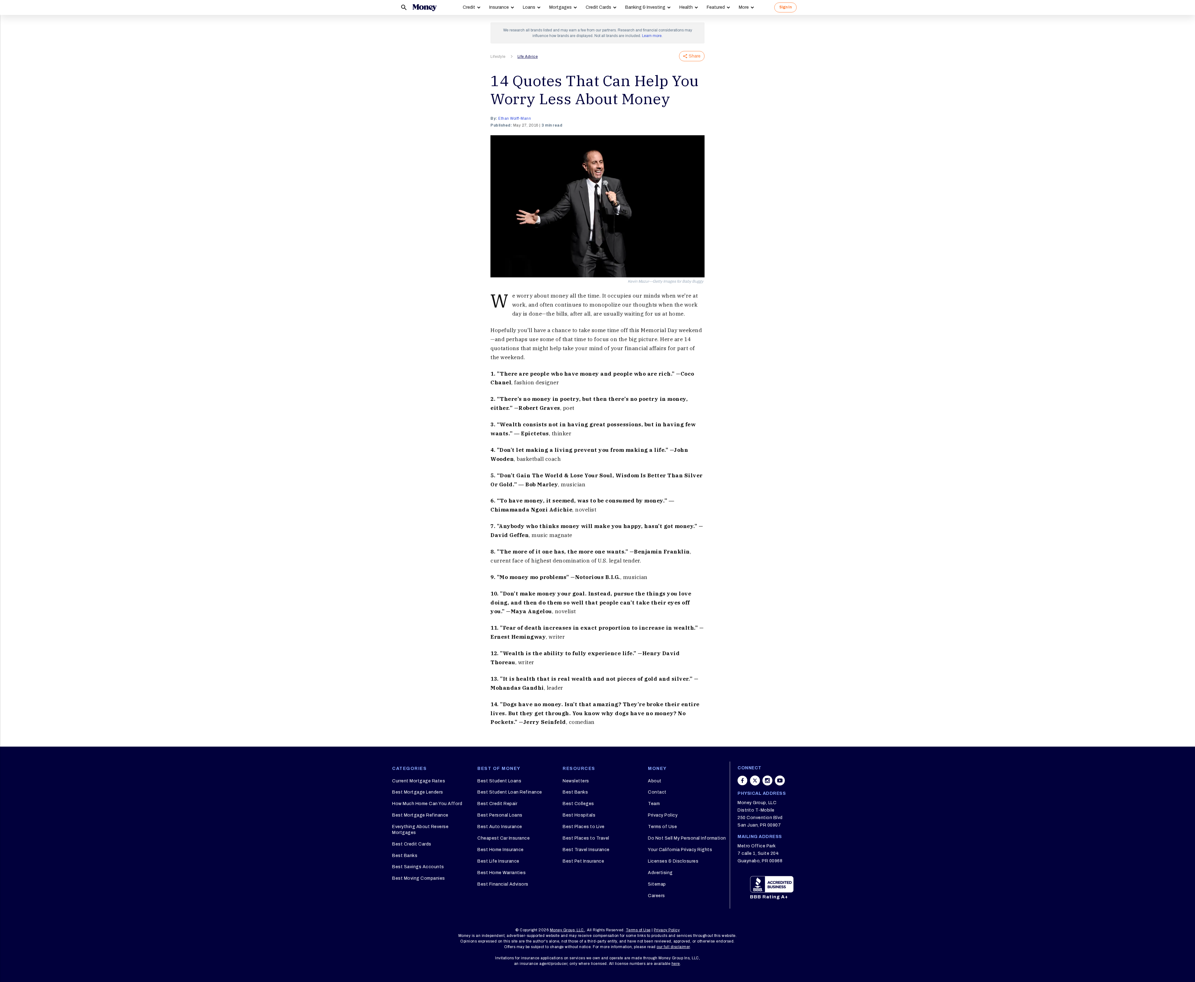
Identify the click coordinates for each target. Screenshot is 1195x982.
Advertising (660, 872)
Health (686, 7)
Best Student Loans (499, 781)
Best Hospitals (579, 815)
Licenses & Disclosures (673, 861)
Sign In (785, 7)
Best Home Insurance (500, 849)
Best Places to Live (584, 826)
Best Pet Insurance (583, 861)
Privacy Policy (662, 815)
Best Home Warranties (501, 872)
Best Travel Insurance (586, 849)
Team (654, 803)
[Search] (404, 7)
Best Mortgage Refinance (420, 815)
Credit (469, 7)
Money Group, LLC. (567, 930)
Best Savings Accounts (418, 866)
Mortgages (560, 7)
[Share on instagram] (767, 780)
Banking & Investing (645, 7)
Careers (656, 895)
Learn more (652, 36)
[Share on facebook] (742, 780)
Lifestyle (498, 56)
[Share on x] (755, 780)
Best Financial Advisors (502, 884)
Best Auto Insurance (499, 826)
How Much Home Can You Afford (427, 803)
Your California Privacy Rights (680, 849)
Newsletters (576, 781)
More (744, 7)
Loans (529, 7)
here (676, 963)
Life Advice (528, 56)
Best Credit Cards (411, 844)
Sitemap (657, 884)
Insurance (499, 7)
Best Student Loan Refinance (509, 792)
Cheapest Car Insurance (503, 838)
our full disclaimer (673, 947)
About (655, 781)
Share (695, 56)
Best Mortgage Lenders (417, 792)
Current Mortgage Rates (418, 781)
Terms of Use (662, 826)
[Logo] (424, 7)
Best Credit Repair (497, 803)
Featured (716, 7)
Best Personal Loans (500, 815)
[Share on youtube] (780, 780)
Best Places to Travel (586, 838)
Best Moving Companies (418, 878)
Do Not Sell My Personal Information (687, 838)
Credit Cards (598, 7)
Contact (657, 792)
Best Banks (404, 855)
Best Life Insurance (498, 861)
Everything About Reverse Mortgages (420, 829)
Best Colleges (578, 803)
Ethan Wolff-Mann (514, 118)
